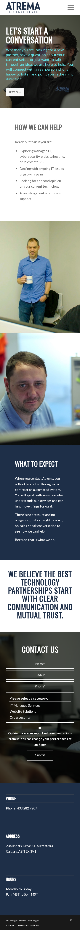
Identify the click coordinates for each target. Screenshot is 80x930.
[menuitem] (69, 7)
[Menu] (69, 7)
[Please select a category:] (40, 698)
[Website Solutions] (40, 711)
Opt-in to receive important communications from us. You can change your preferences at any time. (40, 738)
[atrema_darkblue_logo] (33, 7)
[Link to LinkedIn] (71, 920)
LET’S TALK (15, 92)
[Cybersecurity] (40, 717)
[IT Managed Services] (40, 705)
